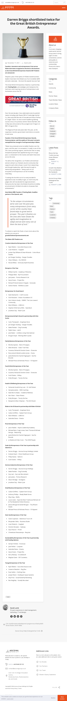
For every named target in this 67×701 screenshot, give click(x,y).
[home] (30, 7)
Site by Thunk (8, 694)
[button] (64, 7)
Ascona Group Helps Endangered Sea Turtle (55, 180)
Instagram (52, 133)
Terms (20, 688)
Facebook (52, 131)
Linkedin (52, 136)
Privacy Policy (13, 688)
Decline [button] (53, 698)
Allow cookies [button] (62, 698)
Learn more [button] (10, 699)
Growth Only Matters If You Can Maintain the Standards (55, 170)
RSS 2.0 (52, 126)
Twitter (52, 128)
